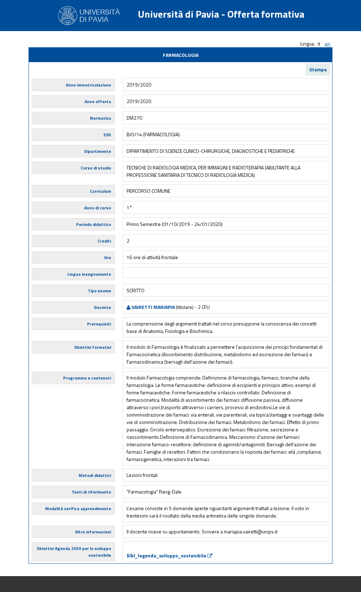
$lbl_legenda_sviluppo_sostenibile (167, 555)
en (327, 43)
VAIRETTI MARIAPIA (152, 307)
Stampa (318, 69)
